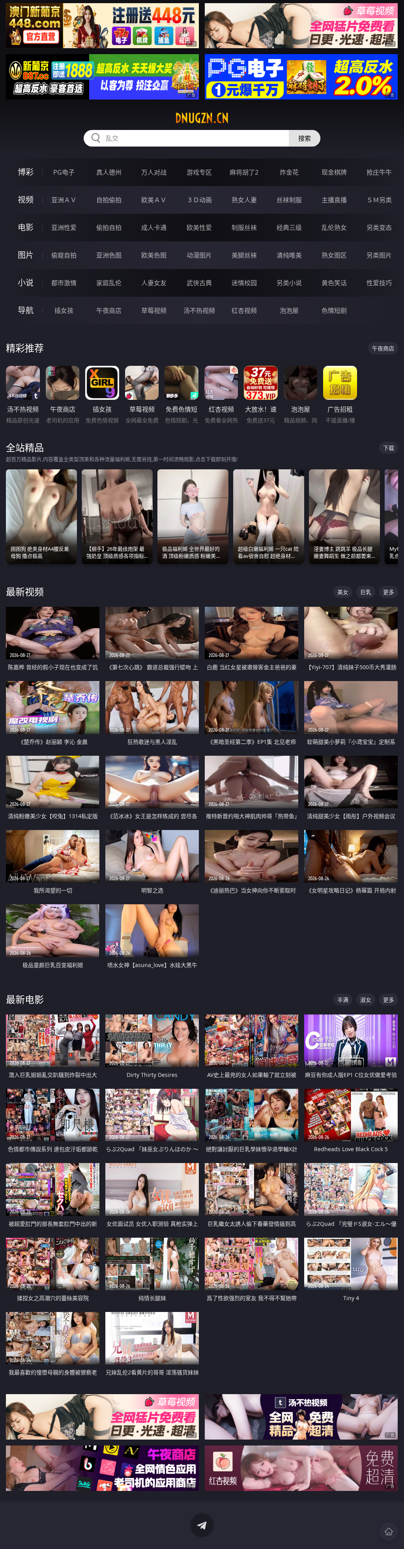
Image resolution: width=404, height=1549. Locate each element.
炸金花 (289, 172)
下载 (388, 448)
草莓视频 (153, 310)
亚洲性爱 (64, 227)
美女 (342, 592)
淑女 (365, 999)
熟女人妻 (244, 200)
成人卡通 (153, 227)
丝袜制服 (289, 200)
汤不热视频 (199, 310)
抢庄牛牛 (379, 172)
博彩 (26, 172)
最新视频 (25, 591)
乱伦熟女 (334, 227)
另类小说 (289, 283)
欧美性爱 (199, 227)
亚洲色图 (109, 255)
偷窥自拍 (64, 255)
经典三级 (289, 227)
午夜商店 (109, 310)
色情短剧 (334, 310)
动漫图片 (199, 255)
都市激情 (64, 283)
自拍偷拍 (109, 200)
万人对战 (153, 172)
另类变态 (379, 227)
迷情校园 (244, 283)
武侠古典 (199, 283)
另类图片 (379, 255)
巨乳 (365, 592)
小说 (26, 282)
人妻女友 (153, 283)
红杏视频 (244, 310)
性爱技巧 (379, 283)
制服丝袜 (244, 227)
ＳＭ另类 (379, 200)
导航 (26, 310)
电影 (26, 227)
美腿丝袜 (244, 255)
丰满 (342, 999)
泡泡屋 (289, 310)
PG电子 (64, 172)
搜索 (304, 138)
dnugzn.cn (202, 118)
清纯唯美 (289, 255)
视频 (26, 199)
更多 (388, 592)
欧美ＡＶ (153, 200)
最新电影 (25, 999)
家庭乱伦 (109, 283)
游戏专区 (199, 172)
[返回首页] (388, 1531)
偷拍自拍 (109, 227)
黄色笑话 (334, 283)
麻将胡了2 (244, 172)
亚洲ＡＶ (64, 200)
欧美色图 (153, 255)
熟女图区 (334, 255)
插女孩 (63, 310)
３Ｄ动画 (199, 200)
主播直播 (334, 200)
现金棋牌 (334, 172)
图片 (26, 255)
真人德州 (109, 172)
